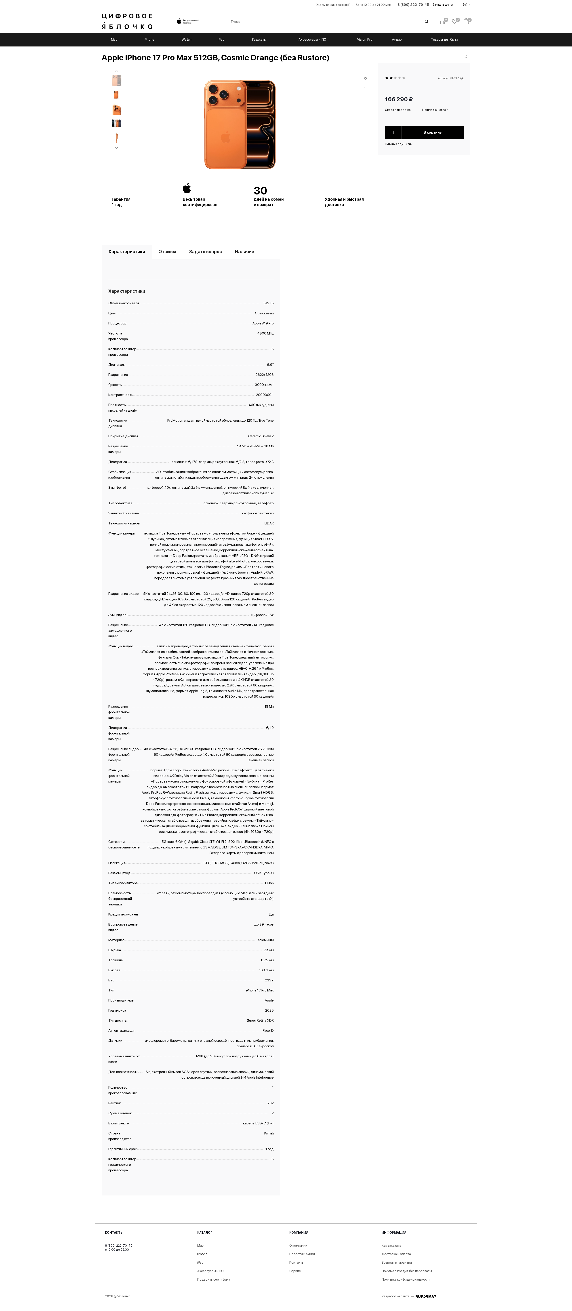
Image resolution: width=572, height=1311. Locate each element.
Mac (200, 1246)
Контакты (114, 1232)
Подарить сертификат (214, 1279)
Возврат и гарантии (397, 1262)
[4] (400, 78)
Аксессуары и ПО (210, 1271)
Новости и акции (302, 1254)
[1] (387, 78)
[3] (395, 78)
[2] (391, 78)
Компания (298, 1232)
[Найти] (426, 21)
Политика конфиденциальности (406, 1279)
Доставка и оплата (396, 1254)
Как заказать (391, 1246)
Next (116, 147)
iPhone (202, 1254)
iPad (200, 1262)
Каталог (204, 1232)
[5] (404, 78)
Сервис (295, 1271)
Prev (116, 70)
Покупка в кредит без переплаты (407, 1271)
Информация (394, 1232)
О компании (298, 1246)
